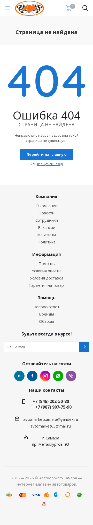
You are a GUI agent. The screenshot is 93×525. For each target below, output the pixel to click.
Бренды (46, 314)
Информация (46, 254)
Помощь (46, 263)
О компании (47, 205)
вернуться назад (50, 164)
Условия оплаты (46, 270)
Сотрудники (46, 220)
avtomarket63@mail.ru (50, 426)
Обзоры (46, 321)
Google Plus (58, 376)
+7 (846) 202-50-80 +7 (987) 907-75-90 (51, 404)
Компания (46, 196)
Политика (46, 241)
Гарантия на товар (46, 285)
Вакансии (46, 227)
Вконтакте (19, 376)
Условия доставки (46, 278)
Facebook (32, 376)
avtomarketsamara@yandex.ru (50, 419)
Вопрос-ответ (46, 306)
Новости (46, 212)
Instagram (45, 376)
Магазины (46, 234)
